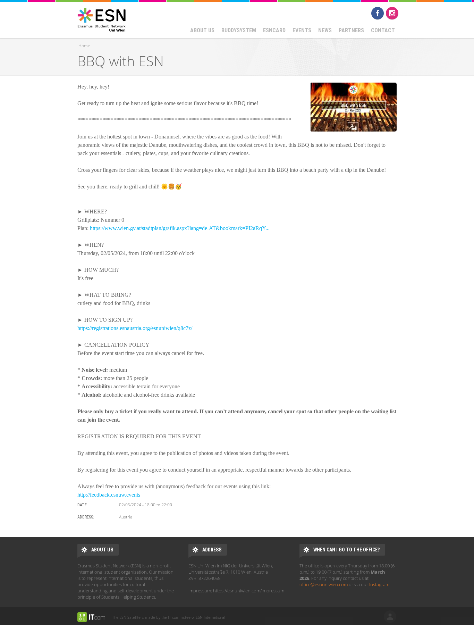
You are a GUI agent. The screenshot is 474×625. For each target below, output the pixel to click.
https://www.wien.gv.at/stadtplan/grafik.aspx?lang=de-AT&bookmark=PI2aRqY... (180, 228)
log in (390, 616)
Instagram (392, 13)
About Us (202, 30)
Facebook (377, 13)
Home (84, 46)
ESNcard (274, 30)
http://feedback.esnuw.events (108, 495)
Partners (351, 30)
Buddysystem (238, 30)
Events (302, 30)
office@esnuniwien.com (323, 584)
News (325, 30)
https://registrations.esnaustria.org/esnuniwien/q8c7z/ (134, 328)
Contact (383, 30)
